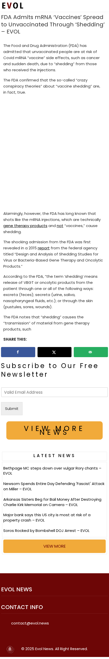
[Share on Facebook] (18, 352)
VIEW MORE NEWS (54, 430)
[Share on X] (55, 352)
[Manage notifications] (10, 649)
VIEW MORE (54, 546)
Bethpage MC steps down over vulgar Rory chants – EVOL (52, 470)
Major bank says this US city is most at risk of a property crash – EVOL (46, 517)
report (44, 248)
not (60, 225)
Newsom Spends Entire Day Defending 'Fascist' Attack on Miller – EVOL (53, 486)
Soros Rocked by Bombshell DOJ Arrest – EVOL (46, 530)
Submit (12, 408)
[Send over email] (91, 352)
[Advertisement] (54, 154)
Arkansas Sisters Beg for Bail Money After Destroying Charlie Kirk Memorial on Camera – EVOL (52, 502)
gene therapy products (25, 225)
